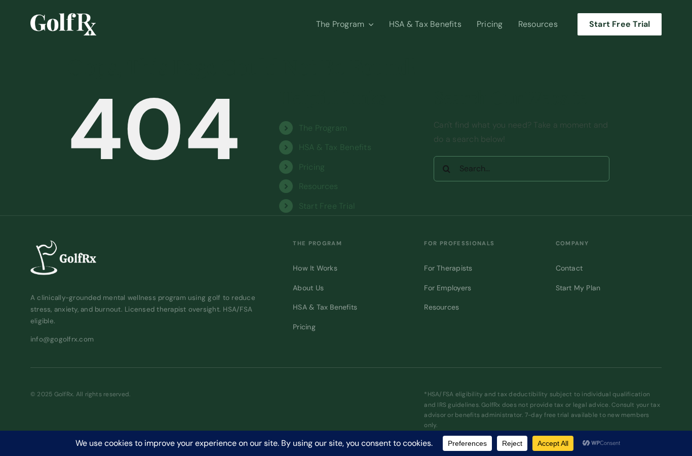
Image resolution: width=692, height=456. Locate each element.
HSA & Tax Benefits (335, 147)
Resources (318, 186)
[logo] (63, 244)
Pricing (312, 167)
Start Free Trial (327, 206)
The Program (323, 128)
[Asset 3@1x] (63, 17)
